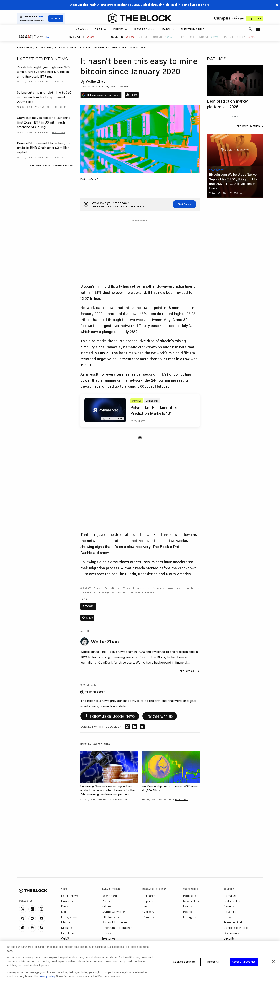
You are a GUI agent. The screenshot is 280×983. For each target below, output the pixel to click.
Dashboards (110, 895)
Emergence (191, 917)
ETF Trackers (110, 917)
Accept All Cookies (244, 961)
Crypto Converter (113, 911)
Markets (66, 927)
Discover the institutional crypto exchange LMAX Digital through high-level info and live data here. (140, 5)
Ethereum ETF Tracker (117, 927)
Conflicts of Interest (236, 927)
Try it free (254, 18)
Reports (147, 901)
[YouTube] (41, 918)
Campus (148, 917)
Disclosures (231, 933)
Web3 (65, 938)
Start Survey (184, 204)
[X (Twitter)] (22, 909)
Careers (229, 906)
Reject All (213, 961)
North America (178, 573)
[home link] (139, 18)
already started (145, 567)
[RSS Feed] (41, 928)
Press (227, 917)
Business (67, 901)
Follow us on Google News (109, 715)
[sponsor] (235, 150)
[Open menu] (258, 29)
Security (229, 938)
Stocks (106, 933)
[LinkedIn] (32, 909)
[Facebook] (22, 918)
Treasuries (108, 938)
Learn (146, 906)
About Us (230, 895)
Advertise (230, 911)
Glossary (148, 911)
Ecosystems (69, 917)
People (188, 911)
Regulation (68, 933)
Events (187, 906)
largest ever (110, 325)
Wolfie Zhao (95, 81)
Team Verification (235, 922)
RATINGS (216, 58)
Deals (65, 906)
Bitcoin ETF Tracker (115, 922)
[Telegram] (32, 918)
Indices (106, 906)
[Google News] (32, 928)
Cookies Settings (184, 961)
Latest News (69, 895)
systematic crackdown (138, 346)
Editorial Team (233, 901)
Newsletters (191, 901)
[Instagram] (41, 909)
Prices (106, 901)
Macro (65, 922)
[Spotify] (22, 928)
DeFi (64, 911)
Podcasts (189, 895)
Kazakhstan (148, 573)
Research (148, 895)
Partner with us (160, 716)
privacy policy (47, 976)
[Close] (273, 961)
